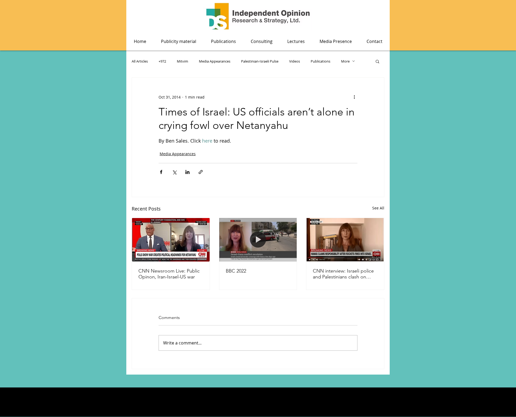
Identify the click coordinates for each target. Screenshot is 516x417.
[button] (223, 41)
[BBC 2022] (258, 240)
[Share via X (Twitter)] (174, 172)
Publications (320, 61)
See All (378, 208)
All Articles (140, 61)
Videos (294, 61)
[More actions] (354, 97)
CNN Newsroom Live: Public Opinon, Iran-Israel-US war (169, 274)
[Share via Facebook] (161, 172)
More (345, 61)
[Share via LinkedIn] (187, 172)
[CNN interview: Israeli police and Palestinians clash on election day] (345, 240)
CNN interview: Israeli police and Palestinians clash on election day (343, 274)
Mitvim (182, 61)
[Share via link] (200, 172)
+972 (162, 61)
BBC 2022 (236, 271)
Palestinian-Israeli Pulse (259, 61)
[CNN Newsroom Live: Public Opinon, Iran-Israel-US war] (171, 240)
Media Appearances (214, 61)
